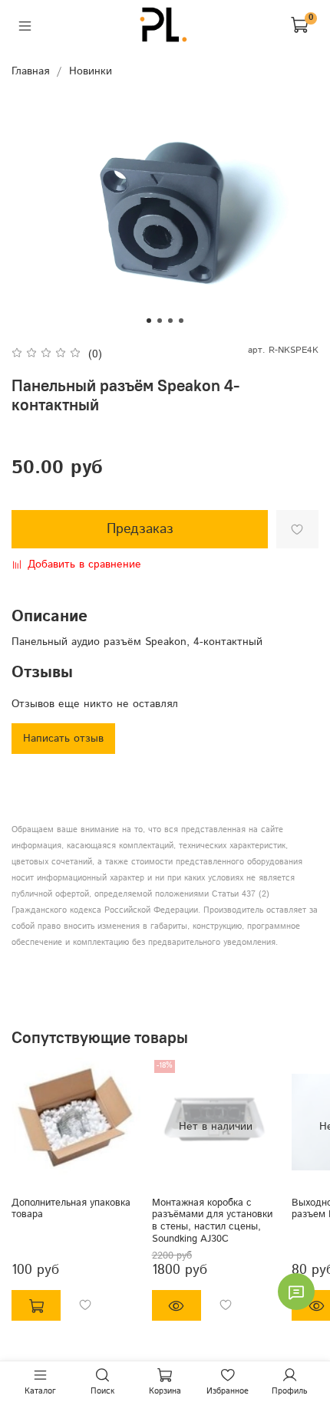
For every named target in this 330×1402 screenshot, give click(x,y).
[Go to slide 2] (159, 320)
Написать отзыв (63, 738)
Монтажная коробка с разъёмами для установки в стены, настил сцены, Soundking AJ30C (212, 1221)
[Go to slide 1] (149, 320)
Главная (30, 71)
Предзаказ (140, 529)
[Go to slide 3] (170, 320)
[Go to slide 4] (181, 320)
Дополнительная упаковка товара (71, 1209)
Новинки (90, 71)
